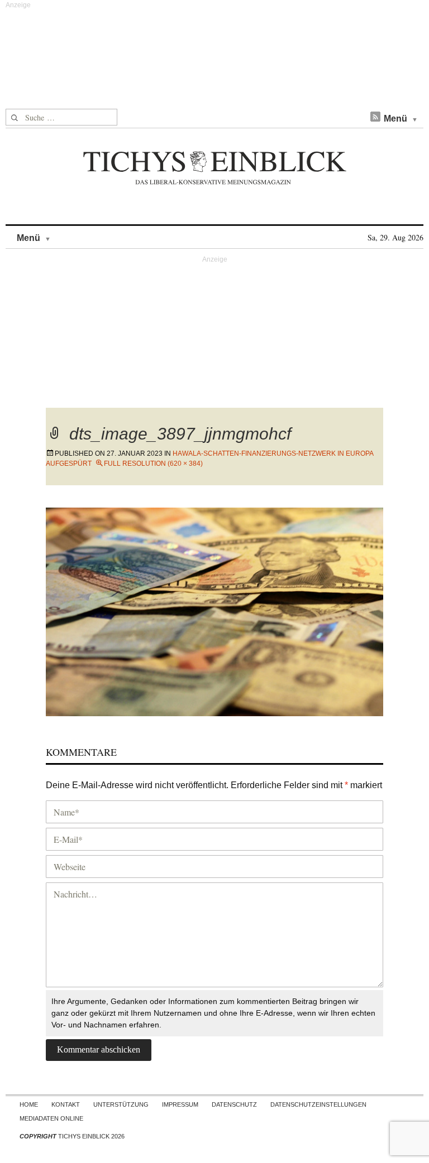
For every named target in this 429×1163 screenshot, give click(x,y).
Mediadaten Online (51, 1118)
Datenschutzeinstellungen (318, 1104)
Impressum (180, 1104)
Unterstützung (121, 1104)
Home (29, 1104)
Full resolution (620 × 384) (153, 463)
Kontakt (65, 1104)
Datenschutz (234, 1104)
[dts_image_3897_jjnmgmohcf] (214, 610)
